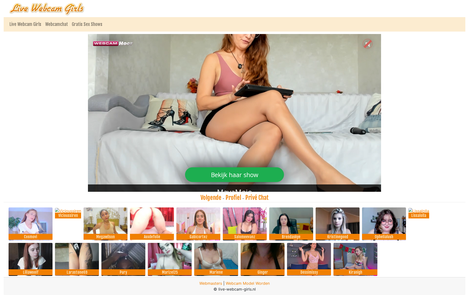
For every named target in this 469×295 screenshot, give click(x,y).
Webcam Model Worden (248, 283)
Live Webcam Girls (25, 24)
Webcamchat (56, 24)
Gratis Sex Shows (87, 24)
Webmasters (210, 283)
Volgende (211, 197)
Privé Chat (257, 197)
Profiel (233, 197)
